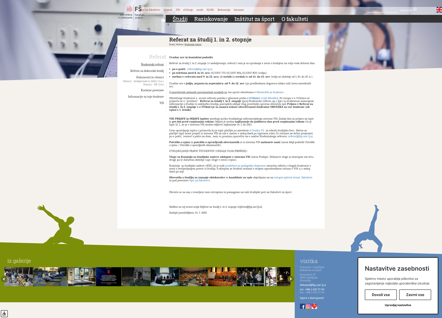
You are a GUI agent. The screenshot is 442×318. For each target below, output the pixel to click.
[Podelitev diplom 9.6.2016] (165, 276)
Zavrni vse (415, 295)
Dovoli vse (381, 295)
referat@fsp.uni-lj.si (199, 69)
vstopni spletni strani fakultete (293, 177)
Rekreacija (224, 9)
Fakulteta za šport (135, 12)
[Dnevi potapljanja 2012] (136, 276)
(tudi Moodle (269, 98)
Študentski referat (193, 44)
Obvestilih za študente (270, 92)
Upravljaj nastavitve (398, 305)
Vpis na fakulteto (199, 180)
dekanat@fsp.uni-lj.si (313, 285)
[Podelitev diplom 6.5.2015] (108, 276)
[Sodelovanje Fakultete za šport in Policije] (250, 276)
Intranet (239, 9)
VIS (178, 9)
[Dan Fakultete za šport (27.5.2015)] (18, 276)
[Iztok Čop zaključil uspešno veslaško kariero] (50, 276)
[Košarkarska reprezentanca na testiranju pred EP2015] (81, 276)
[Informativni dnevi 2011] (193, 276)
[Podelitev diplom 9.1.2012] (222, 276)
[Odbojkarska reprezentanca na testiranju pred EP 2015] (270, 276)
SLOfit (210, 9)
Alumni (167, 9)
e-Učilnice (254, 98)
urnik (199, 9)
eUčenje (188, 9)
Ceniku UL (258, 130)
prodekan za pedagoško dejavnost (245, 165)
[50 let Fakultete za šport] (290, 276)
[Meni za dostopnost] (4, 313)
